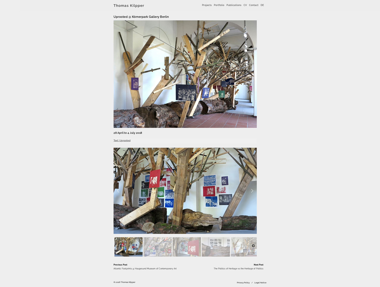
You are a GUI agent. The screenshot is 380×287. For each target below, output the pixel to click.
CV (245, 5)
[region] (185, 203)
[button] (118, 190)
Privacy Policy (243, 283)
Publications (234, 5)
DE (262, 5)
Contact (254, 5)
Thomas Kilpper (129, 5)
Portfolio (219, 5)
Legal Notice (260, 283)
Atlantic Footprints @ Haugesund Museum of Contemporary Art (145, 267)
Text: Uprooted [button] (122, 140)
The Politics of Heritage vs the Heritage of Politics (238, 267)
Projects (207, 5)
